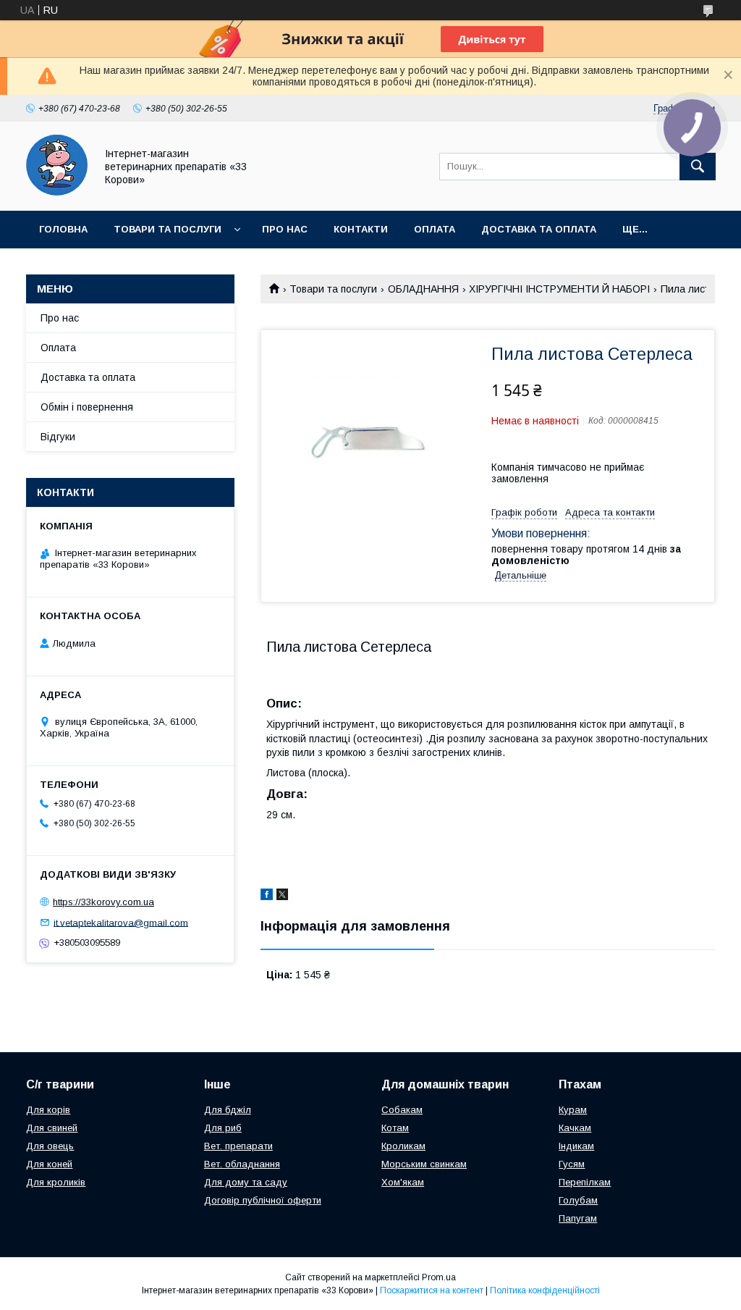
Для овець (50, 1146)
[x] (282, 896)
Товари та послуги (167, 229)
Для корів (48, 1109)
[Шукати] (697, 166)
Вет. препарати (238, 1146)
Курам (573, 1109)
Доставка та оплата (538, 229)
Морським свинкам (424, 1164)
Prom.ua (439, 1277)
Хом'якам (402, 1182)
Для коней (49, 1164)
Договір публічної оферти (262, 1200)
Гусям (572, 1164)
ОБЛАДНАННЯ (423, 289)
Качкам (575, 1127)
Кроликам (403, 1146)
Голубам (578, 1200)
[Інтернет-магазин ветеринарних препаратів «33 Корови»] (57, 192)
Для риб (223, 1127)
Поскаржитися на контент (431, 1290)
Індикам (576, 1146)
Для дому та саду (245, 1182)
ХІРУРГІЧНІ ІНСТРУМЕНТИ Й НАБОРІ (559, 289)
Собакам (402, 1109)
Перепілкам (585, 1182)
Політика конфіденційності (545, 1290)
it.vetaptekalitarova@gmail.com (121, 922)
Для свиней (51, 1127)
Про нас (285, 229)
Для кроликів (55, 1182)
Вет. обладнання (242, 1164)
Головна (63, 229)
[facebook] (267, 896)
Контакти (361, 229)
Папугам (578, 1218)
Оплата (434, 229)
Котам (395, 1127)
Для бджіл (227, 1109)
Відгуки (58, 436)
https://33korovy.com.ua (103, 902)
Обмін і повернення (87, 407)
